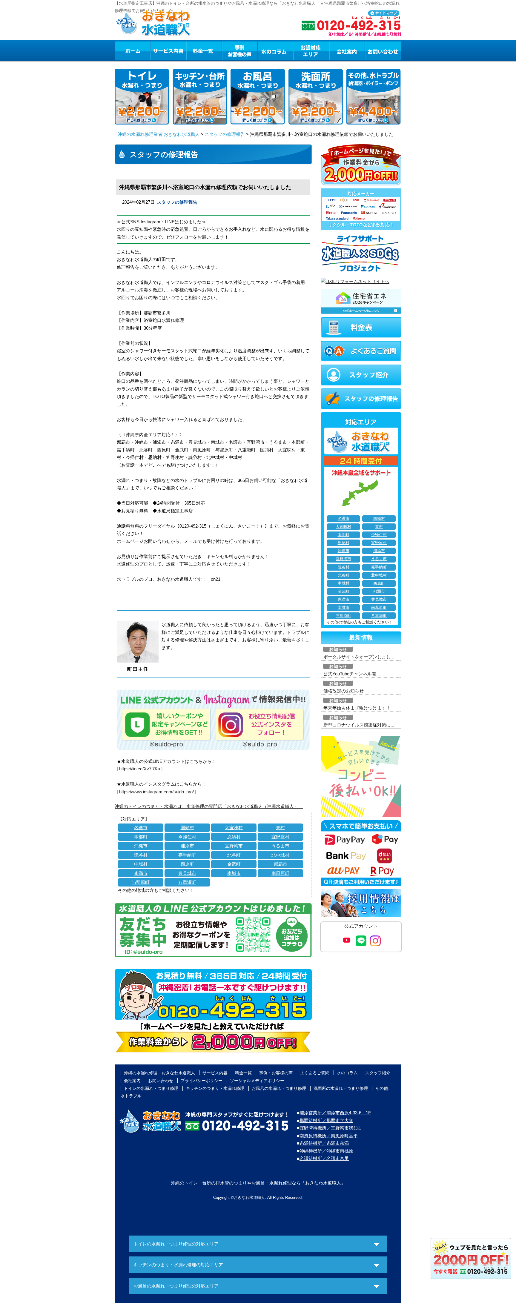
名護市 (141, 827)
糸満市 (141, 873)
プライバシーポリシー (201, 1080)
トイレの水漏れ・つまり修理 (151, 1088)
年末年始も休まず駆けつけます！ (357, 707)
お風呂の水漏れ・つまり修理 (279, 1088)
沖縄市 (141, 845)
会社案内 (347, 50)
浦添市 (187, 845)
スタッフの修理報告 (225, 134)
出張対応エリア (311, 50)
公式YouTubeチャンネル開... (351, 673)
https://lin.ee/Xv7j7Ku (139, 768)
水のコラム (276, 50)
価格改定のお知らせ (343, 690)
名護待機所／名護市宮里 (324, 1158)
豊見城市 (187, 873)
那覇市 (280, 863)
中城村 (141, 863)
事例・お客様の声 (240, 50)
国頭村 (187, 827)
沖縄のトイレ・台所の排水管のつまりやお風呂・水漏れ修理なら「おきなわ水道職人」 (258, 1182)
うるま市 (280, 845)
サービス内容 (168, 50)
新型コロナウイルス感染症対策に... (358, 724)
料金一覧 (204, 50)
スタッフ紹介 (377, 1072)
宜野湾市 (234, 845)
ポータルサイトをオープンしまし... (358, 656)
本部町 (141, 836)
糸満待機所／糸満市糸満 (324, 1143)
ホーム (132, 50)
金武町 (234, 863)
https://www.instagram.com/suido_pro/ (156, 791)
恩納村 (234, 836)
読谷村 (141, 855)
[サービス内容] (157, 50)
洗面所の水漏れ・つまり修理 (341, 1088)
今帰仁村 (187, 836)
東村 (280, 827)
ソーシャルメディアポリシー (257, 1080)
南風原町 (280, 873)
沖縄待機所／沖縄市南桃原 (326, 1150)
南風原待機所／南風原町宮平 (329, 1135)
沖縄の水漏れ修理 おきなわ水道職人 (159, 1072)
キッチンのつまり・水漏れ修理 (215, 1088)
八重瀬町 (187, 882)
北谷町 (234, 855)
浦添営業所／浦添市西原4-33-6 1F (335, 1112)
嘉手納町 (187, 855)
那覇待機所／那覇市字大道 (326, 1120)
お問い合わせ (383, 50)
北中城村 (280, 855)
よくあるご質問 (314, 1072)
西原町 (187, 863)
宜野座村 (280, 836)
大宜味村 (234, 827)
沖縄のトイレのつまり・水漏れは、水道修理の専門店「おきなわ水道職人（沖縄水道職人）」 (209, 806)
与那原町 (141, 882)
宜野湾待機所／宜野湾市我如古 (331, 1127)
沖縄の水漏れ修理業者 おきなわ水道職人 (158, 134)
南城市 (234, 873)
